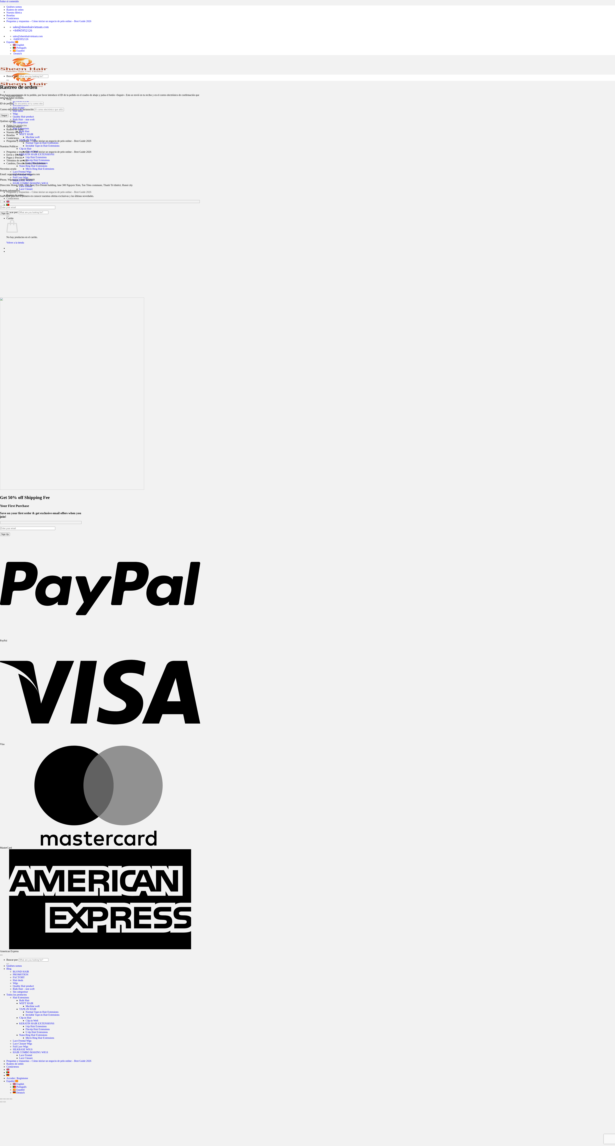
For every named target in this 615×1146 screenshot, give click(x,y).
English (20, 1084)
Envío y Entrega (14, 154)
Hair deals (18, 980)
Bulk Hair (24, 131)
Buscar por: (12, 212)
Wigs (15, 113)
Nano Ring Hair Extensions (33, 166)
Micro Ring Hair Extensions (40, 168)
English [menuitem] (20, 45)
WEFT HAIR (26, 134)
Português (21, 1086)
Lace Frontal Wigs (22, 171)
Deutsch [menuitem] (17, 53)
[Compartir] (4, 1098)
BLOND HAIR (21, 971)
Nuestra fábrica (14, 12)
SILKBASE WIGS (23, 1049)
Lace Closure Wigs (22, 1043)
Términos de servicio (17, 160)
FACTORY (19, 977)
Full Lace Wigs (20, 177)
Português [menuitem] (21, 47)
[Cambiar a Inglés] (7, 201)
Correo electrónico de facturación (17, 109)
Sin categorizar (20, 122)
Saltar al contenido (9, 1)
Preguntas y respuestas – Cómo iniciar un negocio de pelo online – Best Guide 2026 (48, 21)
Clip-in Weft (32, 1020)
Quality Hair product (23, 116)
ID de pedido (6, 103)
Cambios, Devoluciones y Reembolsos (25, 163)
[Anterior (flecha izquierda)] (1, 1101)
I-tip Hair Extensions (36, 157)
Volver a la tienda (15, 242)
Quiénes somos (14, 6)
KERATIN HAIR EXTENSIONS (36, 154)
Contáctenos (12, 18)
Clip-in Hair (25, 148)
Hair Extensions (21, 997)
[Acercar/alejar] (11, 1098)
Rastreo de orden (15, 9)
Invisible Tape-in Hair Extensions (42, 145)
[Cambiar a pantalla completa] (7, 1098)
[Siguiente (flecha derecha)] (4, 1101)
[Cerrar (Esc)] (1, 1098)
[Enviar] (7, 216)
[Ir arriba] (1, 955)
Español (10, 42)
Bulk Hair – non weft (23, 119)
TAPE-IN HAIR (27, 1009)
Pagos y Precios (14, 157)
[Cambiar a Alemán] (7, 1075)
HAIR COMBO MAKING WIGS (30, 183)
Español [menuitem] (20, 50)
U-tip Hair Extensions (37, 1032)
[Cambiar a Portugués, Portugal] (7, 204)
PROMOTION (20, 974)
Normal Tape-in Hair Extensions (42, 143)
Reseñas (10, 15)
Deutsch (20, 1092)
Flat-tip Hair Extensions (38, 160)
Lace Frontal (25, 1055)
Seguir (4, 115)
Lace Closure (26, 189)
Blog (8, 968)
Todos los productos (16, 994)
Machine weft (33, 137)
